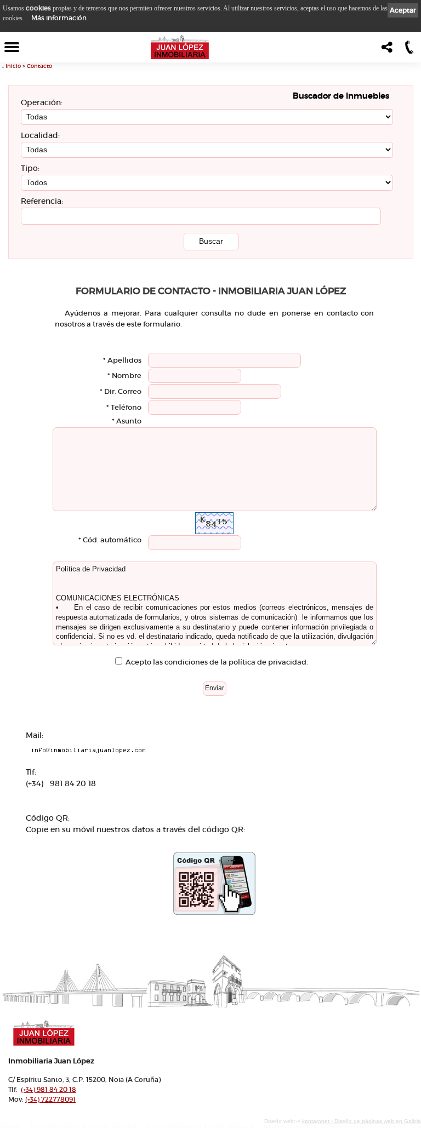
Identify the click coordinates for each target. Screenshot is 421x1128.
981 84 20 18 (48, 1089)
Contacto (39, 66)
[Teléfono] (408, 50)
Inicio (13, 66)
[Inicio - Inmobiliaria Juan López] (180, 47)
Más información (59, 18)
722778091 (50, 1099)
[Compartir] (385, 50)
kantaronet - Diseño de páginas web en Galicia (361, 1121)
